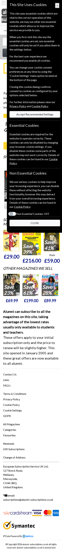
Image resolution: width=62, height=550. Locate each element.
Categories (9, 429)
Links (6, 379)
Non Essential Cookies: (32, 213)
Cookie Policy (11, 404)
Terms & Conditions (14, 393)
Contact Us (10, 374)
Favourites (9, 435)
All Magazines (11, 424)
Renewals (8, 443)
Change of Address (14, 457)
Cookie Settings (12, 410)
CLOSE (35, 223)
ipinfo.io (29, 536)
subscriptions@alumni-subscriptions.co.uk (28, 499)
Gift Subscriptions (14, 449)
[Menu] (3, 2)
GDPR (7, 415)
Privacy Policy (11, 399)
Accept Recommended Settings (34, 114)
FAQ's (7, 385)
